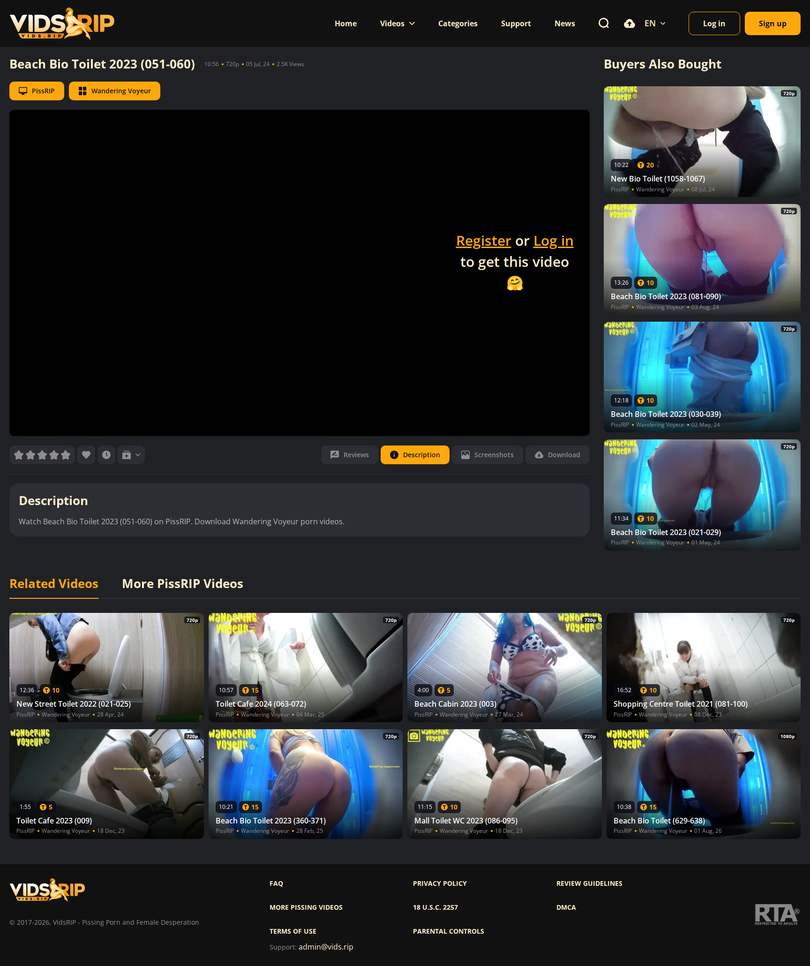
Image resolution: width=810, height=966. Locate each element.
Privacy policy (440, 883)
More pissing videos (306, 907)
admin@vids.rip (326, 947)
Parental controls (448, 931)
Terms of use (293, 931)
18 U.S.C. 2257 (435, 907)
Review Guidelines (589, 883)
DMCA (566, 907)
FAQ (276, 883)
